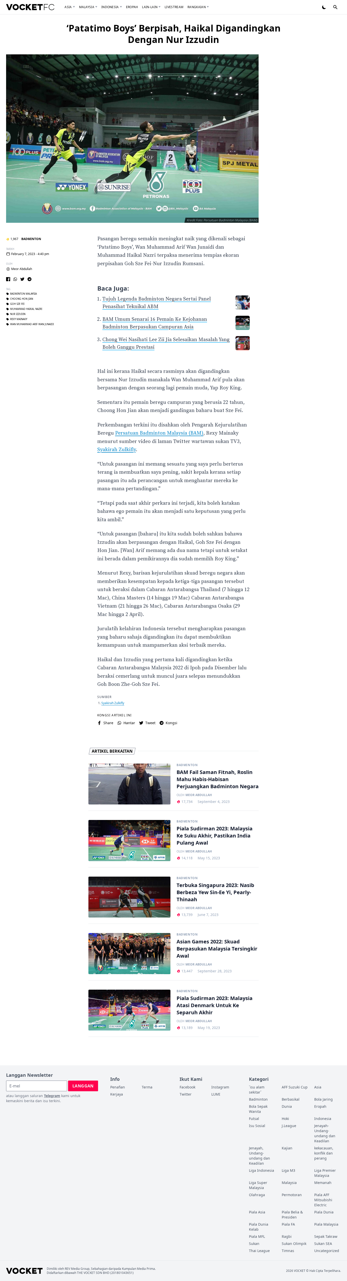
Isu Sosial (257, 1125)
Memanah (323, 1182)
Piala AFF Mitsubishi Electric (323, 1199)
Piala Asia (257, 1212)
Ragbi (287, 1236)
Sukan (254, 1243)
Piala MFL (257, 1236)
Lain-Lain (149, 7)
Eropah (132, 7)
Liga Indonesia (261, 1170)
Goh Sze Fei (17, 304)
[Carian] (335, 7)
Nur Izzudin (17, 314)
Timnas (288, 1250)
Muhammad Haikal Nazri (26, 309)
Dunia (287, 1106)
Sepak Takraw (325, 1236)
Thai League (259, 1250)
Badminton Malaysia (23, 294)
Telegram (52, 1095)
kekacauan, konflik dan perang (323, 1153)
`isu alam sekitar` (256, 1090)
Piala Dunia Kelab (258, 1227)
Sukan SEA (323, 1243)
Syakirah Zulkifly (116, 450)
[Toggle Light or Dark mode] (324, 7)
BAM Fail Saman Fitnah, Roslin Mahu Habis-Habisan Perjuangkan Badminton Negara (218, 779)
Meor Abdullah (21, 269)
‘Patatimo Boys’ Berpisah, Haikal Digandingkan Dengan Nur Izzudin (174, 34)
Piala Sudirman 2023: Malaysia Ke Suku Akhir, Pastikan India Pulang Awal (215, 835)
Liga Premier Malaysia (325, 1173)
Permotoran (292, 1194)
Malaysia (86, 7)
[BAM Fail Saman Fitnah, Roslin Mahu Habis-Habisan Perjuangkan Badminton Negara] (129, 784)
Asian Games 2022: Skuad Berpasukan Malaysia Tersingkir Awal (217, 948)
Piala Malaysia (326, 1224)
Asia (68, 7)
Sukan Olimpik (294, 1243)
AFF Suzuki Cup (295, 1087)
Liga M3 (288, 1170)
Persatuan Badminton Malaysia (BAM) (159, 433)
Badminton (31, 239)
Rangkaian (196, 7)
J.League (289, 1125)
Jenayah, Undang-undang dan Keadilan (259, 1156)
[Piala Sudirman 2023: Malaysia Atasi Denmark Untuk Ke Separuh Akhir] (129, 1010)
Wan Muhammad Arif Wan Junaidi (32, 324)
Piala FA (288, 1224)
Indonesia (110, 7)
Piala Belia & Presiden (292, 1215)
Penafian (117, 1087)
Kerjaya (116, 1094)
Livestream (174, 7)
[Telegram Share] (29, 279)
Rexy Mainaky (18, 319)
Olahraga (257, 1194)
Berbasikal (290, 1099)
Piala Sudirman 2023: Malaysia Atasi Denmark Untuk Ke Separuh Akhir (215, 1005)
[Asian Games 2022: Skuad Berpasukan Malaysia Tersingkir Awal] (129, 953)
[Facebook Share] (8, 279)
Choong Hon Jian (21, 299)
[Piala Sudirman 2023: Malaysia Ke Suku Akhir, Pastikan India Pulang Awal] (129, 840)
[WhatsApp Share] (15, 279)
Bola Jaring (323, 1099)
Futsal (254, 1118)
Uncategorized (326, 1250)
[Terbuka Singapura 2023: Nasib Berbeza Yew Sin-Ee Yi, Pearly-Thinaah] (129, 897)
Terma (147, 1087)
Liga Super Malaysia (258, 1185)
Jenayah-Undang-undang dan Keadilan (324, 1133)
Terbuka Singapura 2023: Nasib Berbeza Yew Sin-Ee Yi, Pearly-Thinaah (215, 892)
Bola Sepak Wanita (258, 1109)
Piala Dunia (324, 1212)
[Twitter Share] (22, 279)
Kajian (287, 1148)
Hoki (285, 1118)
